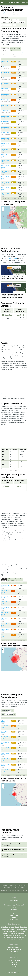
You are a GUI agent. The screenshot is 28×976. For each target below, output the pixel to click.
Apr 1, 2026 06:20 (4, 597)
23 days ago (5, 72)
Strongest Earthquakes (18, 22)
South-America (14, 919)
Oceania (14, 917)
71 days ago (4, 105)
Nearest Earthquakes (7, 25)
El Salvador (11, 929)
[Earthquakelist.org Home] (3, 2)
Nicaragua (17, 933)
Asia (14, 911)
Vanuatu (20, 940)
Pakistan (22, 933)
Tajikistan (23, 935)
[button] (14, 216)
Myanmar (10, 933)
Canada (17, 927)
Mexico (5, 933)
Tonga (15, 940)
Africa (14, 908)
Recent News (16, 20)
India (10, 931)
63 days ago (5, 100)
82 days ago (5, 121)
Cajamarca (6, 14)
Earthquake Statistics (7, 22)
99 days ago (5, 132)
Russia (18, 935)
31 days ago (4, 88)
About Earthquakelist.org (14, 960)
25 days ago (6, 78)
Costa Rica (4, 929)
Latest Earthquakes (13, 2)
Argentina (11, 927)
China (25, 927)
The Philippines (8, 937)
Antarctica (14, 909)
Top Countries (14, 951)
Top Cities (14, 953)
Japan (23, 931)
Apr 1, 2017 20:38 (4, 613)
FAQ (14, 25)
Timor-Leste (9, 940)
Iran (20, 931)
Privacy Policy (14, 966)
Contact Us (14, 962)
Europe (14, 913)
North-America (14, 915)
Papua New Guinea (7, 935)
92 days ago (5, 127)
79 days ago (5, 110)
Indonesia (15, 931)
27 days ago (5, 83)
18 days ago (4, 61)
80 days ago (5, 116)
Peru (15, 12)
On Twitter (14, 964)
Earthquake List (5, 12)
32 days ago (5, 94)
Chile (21, 927)
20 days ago (6, 66)
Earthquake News (12, 258)
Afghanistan (4, 927)
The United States (18, 937)
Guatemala (23, 929)
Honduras (6, 931)
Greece (18, 929)
